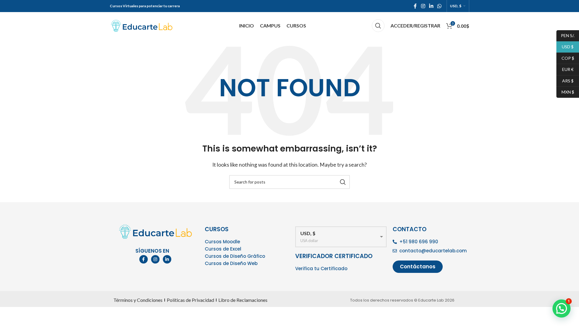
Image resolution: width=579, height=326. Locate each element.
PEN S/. (565, 35)
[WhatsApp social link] (439, 6)
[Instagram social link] (423, 6)
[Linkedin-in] (167, 259)
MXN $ (565, 91)
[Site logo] (141, 25)
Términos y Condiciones (138, 300)
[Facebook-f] (143, 259)
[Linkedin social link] (431, 6)
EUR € (565, 69)
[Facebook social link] (415, 6)
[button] (561, 308)
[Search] (378, 26)
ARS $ (565, 80)
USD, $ (455, 6)
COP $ (565, 58)
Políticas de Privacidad (190, 300)
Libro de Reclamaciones (242, 300)
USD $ (565, 47)
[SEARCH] (343, 182)
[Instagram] (155, 259)
